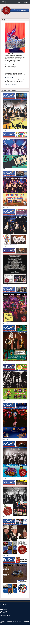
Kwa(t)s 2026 (6, 130)
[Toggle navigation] (3, 2)
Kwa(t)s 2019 (6, 400)
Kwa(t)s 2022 (6, 284)
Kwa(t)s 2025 (6, 168)
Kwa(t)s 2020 (6, 362)
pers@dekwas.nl (9, 77)
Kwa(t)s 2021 (6, 323)
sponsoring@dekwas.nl (11, 84)
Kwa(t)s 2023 (6, 246)
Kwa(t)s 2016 (6, 516)
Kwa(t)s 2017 (6, 478)
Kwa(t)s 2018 (6, 439)
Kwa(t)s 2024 (6, 207)
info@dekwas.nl (7, 615)
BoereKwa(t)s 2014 (7, 593)
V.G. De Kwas (23, 2)
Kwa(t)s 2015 (6, 555)
